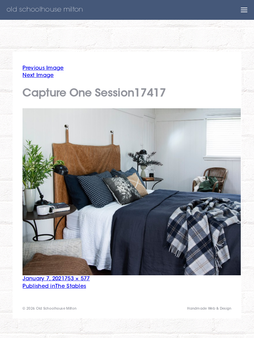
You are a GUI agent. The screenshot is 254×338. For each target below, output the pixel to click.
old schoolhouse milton (45, 10)
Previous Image (43, 68)
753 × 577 (77, 279)
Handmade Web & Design (209, 309)
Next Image (38, 75)
